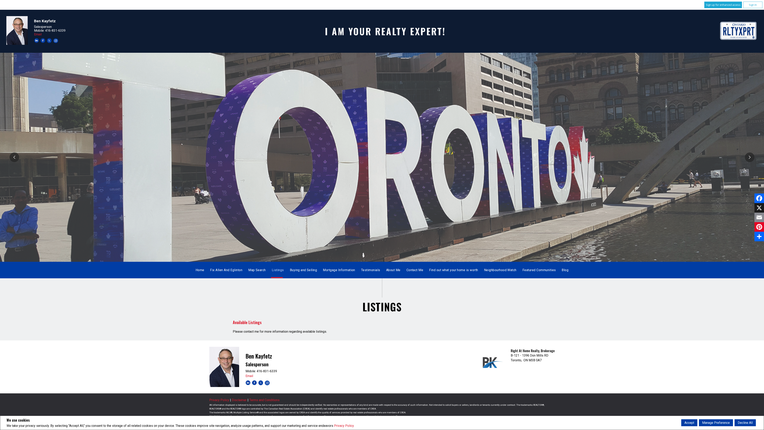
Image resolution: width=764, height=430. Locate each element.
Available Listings (247, 322)
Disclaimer (239, 400)
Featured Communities (539, 270)
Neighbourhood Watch (500, 270)
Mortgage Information (339, 270)
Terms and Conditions (264, 400)
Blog (565, 270)
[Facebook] (759, 198)
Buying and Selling (303, 270)
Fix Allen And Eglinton (226, 270)
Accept (689, 423)
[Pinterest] (759, 227)
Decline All (745, 423)
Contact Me (414, 270)
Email (38, 34)
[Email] (759, 217)
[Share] (759, 236)
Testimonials (370, 270)
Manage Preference (716, 423)
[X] (759, 208)
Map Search (257, 270)
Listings (278, 270)
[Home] (738, 31)
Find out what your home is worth (453, 270)
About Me (393, 270)
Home (200, 270)
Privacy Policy (344, 426)
